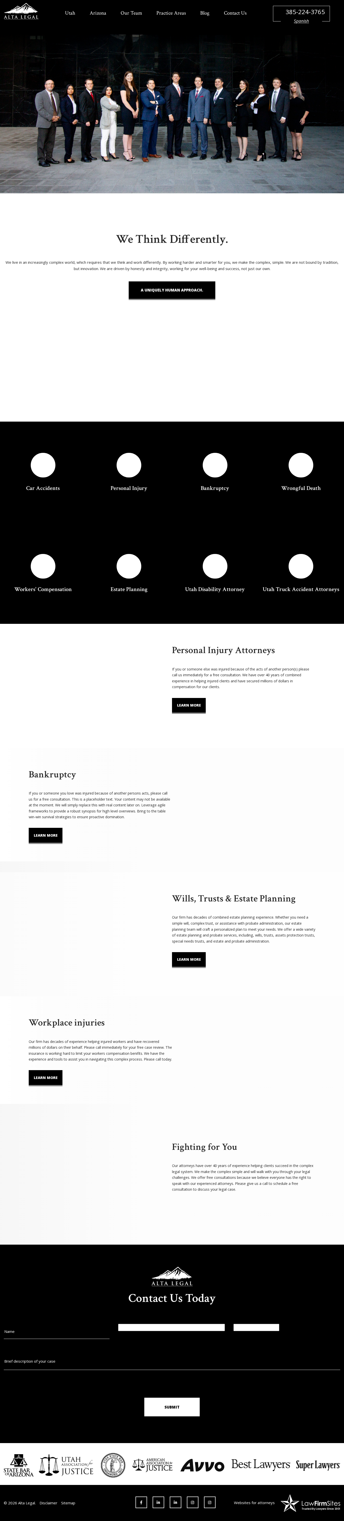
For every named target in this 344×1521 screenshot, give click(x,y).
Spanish (301, 21)
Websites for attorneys (254, 1502)
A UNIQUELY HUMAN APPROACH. (172, 289)
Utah (70, 13)
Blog (205, 13)
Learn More (189, 705)
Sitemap (68, 1502)
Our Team (131, 13)
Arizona (98, 13)
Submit (172, 1407)
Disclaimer (48, 1502)
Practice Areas (171, 13)
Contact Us (235, 13)
